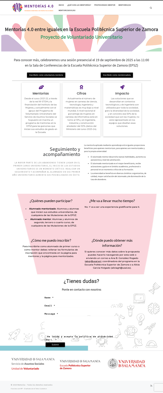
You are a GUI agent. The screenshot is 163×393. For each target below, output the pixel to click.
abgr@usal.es (93, 261)
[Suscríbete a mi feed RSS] (151, 385)
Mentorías (21, 385)
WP (22, 389)
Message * (51, 314)
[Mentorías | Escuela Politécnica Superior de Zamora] (33, 7)
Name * (49, 297)
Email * (50, 305)
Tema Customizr (41, 389)
